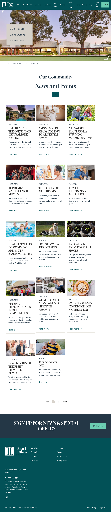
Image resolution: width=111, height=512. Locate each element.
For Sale (55, 4)
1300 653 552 (97, 5)
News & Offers (17, 63)
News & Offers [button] (81, 5)
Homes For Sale (17, 40)
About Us (34, 452)
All (55, 94)
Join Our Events (17, 35)
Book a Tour (71, 4)
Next (65, 402)
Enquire (105, 5)
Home (7, 63)
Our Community (30, 63)
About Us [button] (25, 5)
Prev (47, 402)
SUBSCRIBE (98, 426)
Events (62, 5)
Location (38, 5)
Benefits (34, 448)
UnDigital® (101, 507)
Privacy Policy (62, 460)
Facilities (47, 5)
